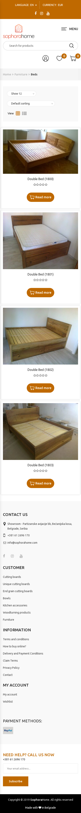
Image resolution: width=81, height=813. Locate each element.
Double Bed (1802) (41, 369)
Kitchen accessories (15, 605)
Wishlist (8, 701)
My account (10, 694)
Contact (8, 674)
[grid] (18, 113)
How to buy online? (14, 646)
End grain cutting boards (18, 591)
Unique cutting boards (16, 584)
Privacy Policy (11, 667)
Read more (43, 197)
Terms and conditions (16, 639)
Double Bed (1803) (41, 465)
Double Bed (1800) (41, 179)
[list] (24, 113)
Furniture (21, 74)
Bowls (7, 598)
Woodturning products (17, 612)
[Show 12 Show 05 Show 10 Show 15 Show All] (21, 94)
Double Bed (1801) (41, 274)
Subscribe (15, 781)
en (24, 5)
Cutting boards (12, 576)
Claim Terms (10, 660)
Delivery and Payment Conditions (23, 653)
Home (7, 74)
